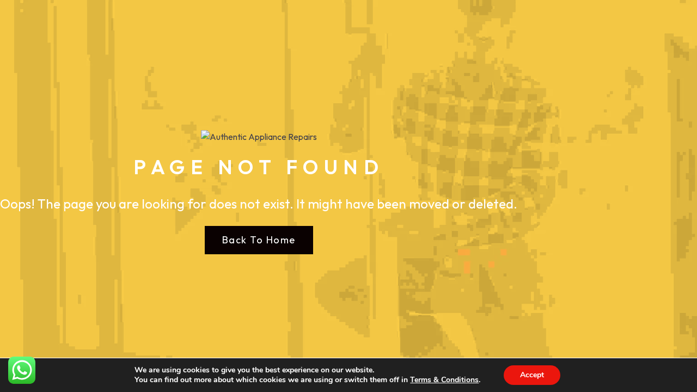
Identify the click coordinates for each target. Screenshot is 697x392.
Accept (532, 375)
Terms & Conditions (444, 380)
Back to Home (259, 240)
